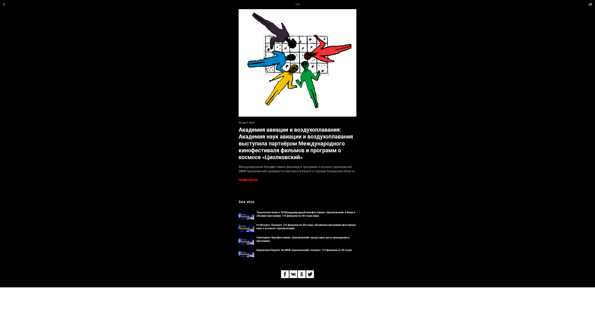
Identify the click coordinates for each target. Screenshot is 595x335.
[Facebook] (285, 274)
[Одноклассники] (302, 274)
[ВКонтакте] (293, 274)
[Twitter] (310, 274)
